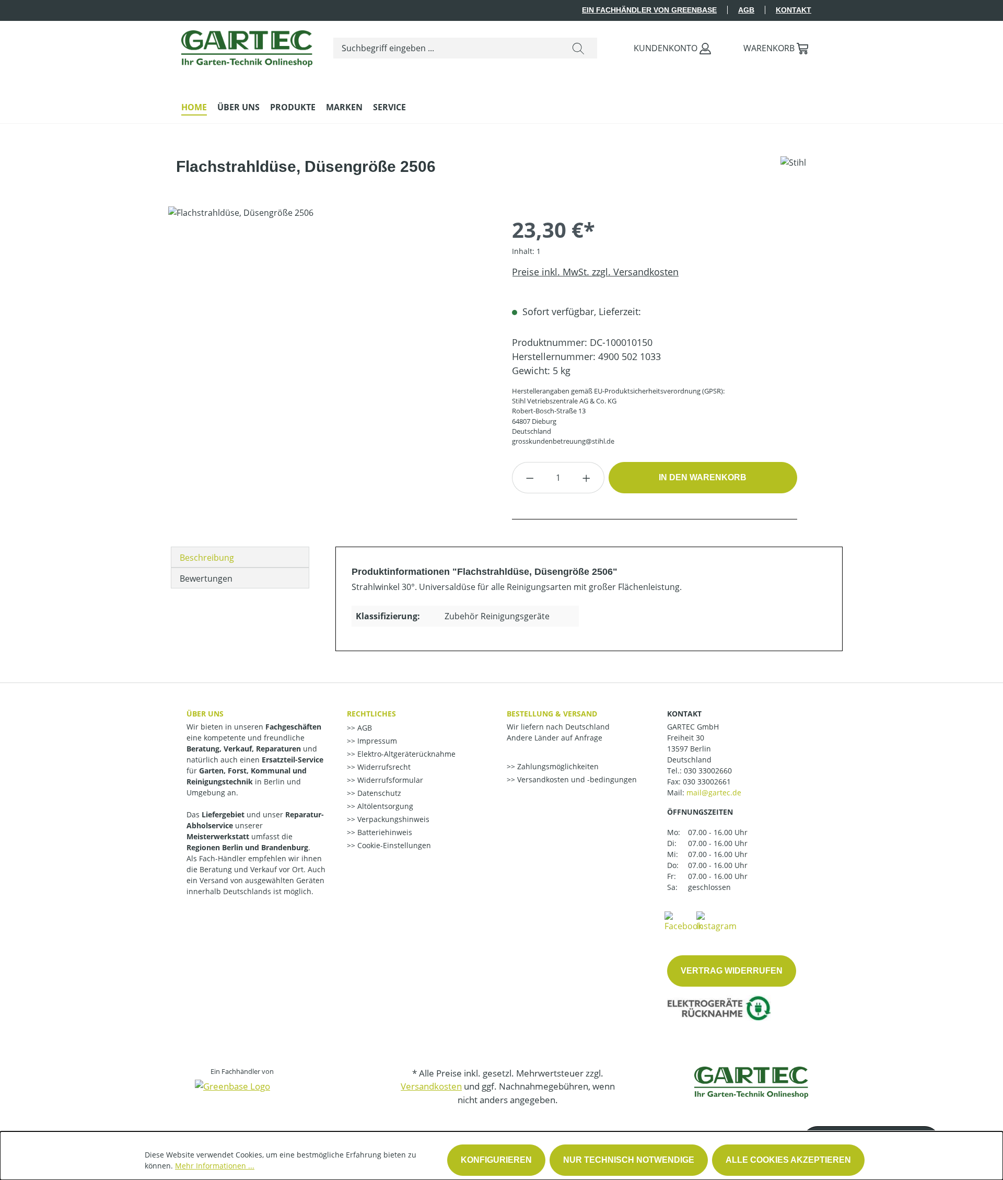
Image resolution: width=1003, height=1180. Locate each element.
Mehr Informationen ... (214, 1166)
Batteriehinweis (383, 832)
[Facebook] (683, 921)
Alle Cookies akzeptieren (788, 1159)
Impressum (376, 741)
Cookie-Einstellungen (393, 845)
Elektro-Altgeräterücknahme (405, 754)
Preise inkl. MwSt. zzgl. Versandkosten (595, 271)
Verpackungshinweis (392, 819)
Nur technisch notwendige (628, 1159)
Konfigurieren (496, 1159)
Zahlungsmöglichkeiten (557, 766)
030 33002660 (708, 771)
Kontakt (793, 10)
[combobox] (446, 48)
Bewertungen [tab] (206, 578)
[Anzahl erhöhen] (586, 477)
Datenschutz (378, 793)
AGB (746, 10)
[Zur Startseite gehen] (246, 46)
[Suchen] (578, 48)
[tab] (240, 557)
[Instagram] (716, 921)
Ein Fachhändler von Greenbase (649, 10)
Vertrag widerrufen (732, 970)
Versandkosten (431, 1086)
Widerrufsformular (389, 780)
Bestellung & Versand (552, 714)
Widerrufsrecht (383, 767)
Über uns (205, 714)
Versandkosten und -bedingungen (576, 779)
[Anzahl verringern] (529, 477)
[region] (329, 318)
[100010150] (329, 318)
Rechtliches (371, 714)
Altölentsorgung (384, 806)
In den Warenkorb (703, 477)
